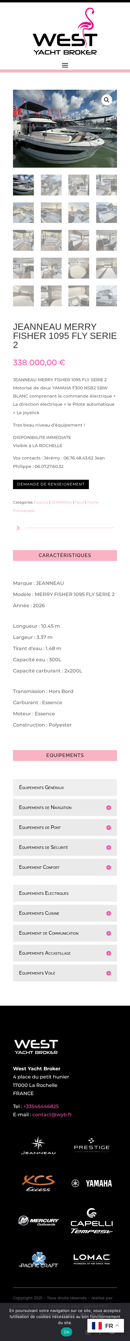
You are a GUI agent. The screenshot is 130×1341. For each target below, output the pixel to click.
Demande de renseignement (51, 484)
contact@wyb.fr (52, 1114)
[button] (106, 100)
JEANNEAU (61, 502)
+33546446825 (41, 1106)
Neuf (79, 502)
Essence (41, 502)
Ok (66, 1332)
